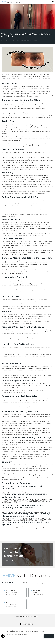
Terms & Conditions (21, 620)
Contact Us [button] (48, 636)
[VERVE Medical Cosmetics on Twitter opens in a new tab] (7, 583)
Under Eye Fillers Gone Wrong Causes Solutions (23, 40)
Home (2, 40)
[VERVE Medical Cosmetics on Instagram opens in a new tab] (3, 583)
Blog (7, 40)
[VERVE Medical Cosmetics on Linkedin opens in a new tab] (14, 583)
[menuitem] (3, 583)
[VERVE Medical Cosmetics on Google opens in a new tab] (12, 583)
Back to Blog (7, 535)
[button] (3, 636)
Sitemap (37, 620)
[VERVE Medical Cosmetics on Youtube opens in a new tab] (10, 583)
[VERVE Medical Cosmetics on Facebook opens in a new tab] (5, 583)
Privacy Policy (30, 620)
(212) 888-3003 (22, 634)
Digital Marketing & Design (29, 624)
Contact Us (9, 560)
